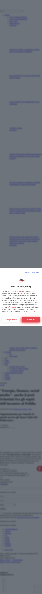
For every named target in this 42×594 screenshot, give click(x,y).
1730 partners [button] (16, 291)
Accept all (31, 320)
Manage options (11, 320)
